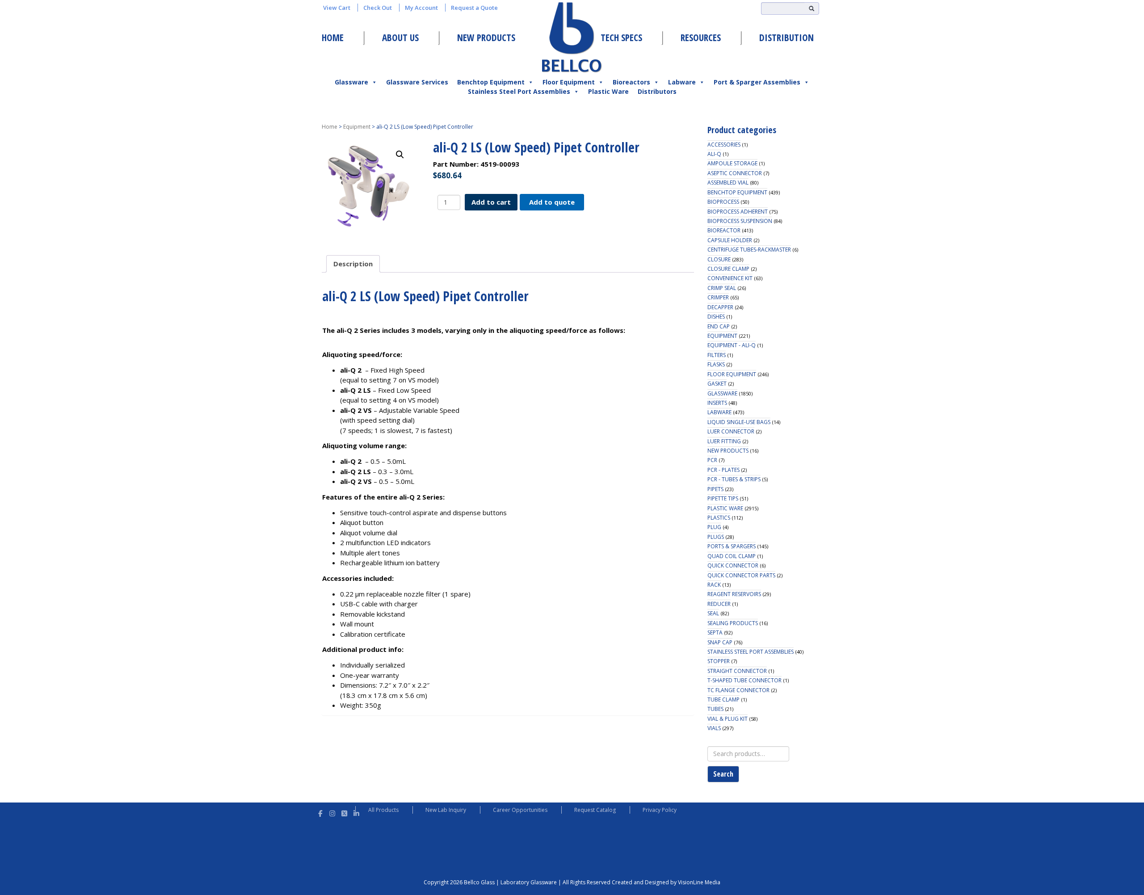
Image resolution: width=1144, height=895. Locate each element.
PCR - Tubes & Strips (734, 479)
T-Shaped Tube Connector (744, 680)
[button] (400, 155)
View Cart (336, 8)
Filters (716, 355)
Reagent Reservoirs (734, 594)
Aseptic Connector (734, 173)
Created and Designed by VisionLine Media (666, 882)
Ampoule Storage (732, 163)
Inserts (717, 403)
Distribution (786, 37)
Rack (714, 584)
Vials (714, 728)
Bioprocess (723, 202)
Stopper (718, 661)
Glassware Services (417, 82)
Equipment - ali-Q (731, 345)
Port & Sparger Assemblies (757, 82)
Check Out (377, 8)
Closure (719, 259)
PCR (712, 460)
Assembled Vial (728, 182)
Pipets (715, 489)
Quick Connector (732, 565)
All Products (383, 810)
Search (723, 774)
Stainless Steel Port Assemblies (519, 91)
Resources (701, 37)
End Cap (718, 326)
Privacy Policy (660, 810)
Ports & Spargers (731, 546)
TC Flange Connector (738, 690)
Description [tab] (353, 263)
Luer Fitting (724, 441)
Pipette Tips (722, 498)
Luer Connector (730, 431)
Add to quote (552, 201)
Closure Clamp (728, 269)
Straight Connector (737, 671)
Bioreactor (723, 230)
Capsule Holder (729, 240)
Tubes (715, 709)
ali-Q (714, 154)
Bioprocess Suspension (739, 221)
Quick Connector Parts (741, 575)
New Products (486, 37)
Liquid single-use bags (738, 422)
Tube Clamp (723, 699)
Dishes (716, 316)
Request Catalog (595, 810)
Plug (714, 527)
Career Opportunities (520, 810)
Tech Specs (621, 37)
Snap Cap (719, 642)
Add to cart (491, 201)
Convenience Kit (730, 278)
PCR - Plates (723, 470)
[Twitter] (344, 812)
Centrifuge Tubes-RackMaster (749, 249)
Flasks (716, 364)
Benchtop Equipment (491, 82)
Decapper (720, 307)
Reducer (719, 604)
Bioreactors (631, 82)
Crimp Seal (721, 288)
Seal (713, 613)
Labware (682, 82)
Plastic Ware (608, 91)
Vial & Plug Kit (727, 719)
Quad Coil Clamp (731, 556)
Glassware (351, 82)
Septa (715, 632)
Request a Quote (474, 8)
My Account (421, 8)
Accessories (723, 144)
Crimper (718, 297)
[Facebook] (320, 812)
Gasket (717, 383)
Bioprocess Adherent (737, 211)
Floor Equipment (569, 82)
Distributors (657, 91)
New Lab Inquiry (445, 810)
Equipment (356, 126)
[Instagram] (332, 812)
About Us (400, 37)
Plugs (715, 537)
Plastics (718, 517)
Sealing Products (732, 623)
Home (333, 37)
